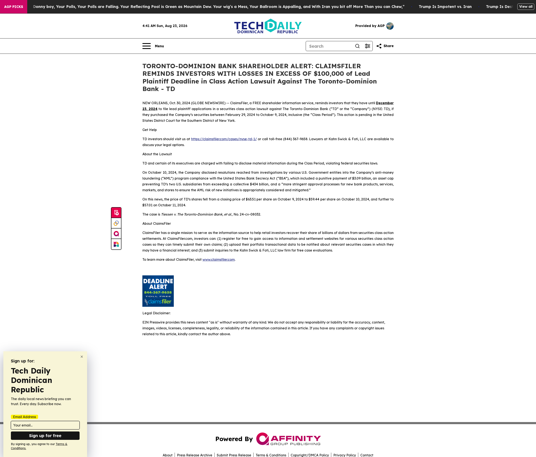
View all (525, 6)
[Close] (82, 357)
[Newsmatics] (116, 244)
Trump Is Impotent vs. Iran (445, 6)
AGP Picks (13, 7)
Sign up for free (45, 435)
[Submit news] (116, 213)
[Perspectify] (116, 223)
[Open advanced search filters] (367, 46)
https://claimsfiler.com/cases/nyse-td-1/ (224, 139)
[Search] (357, 46)
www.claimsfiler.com (218, 259)
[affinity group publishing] (116, 233)
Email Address (24, 417)
